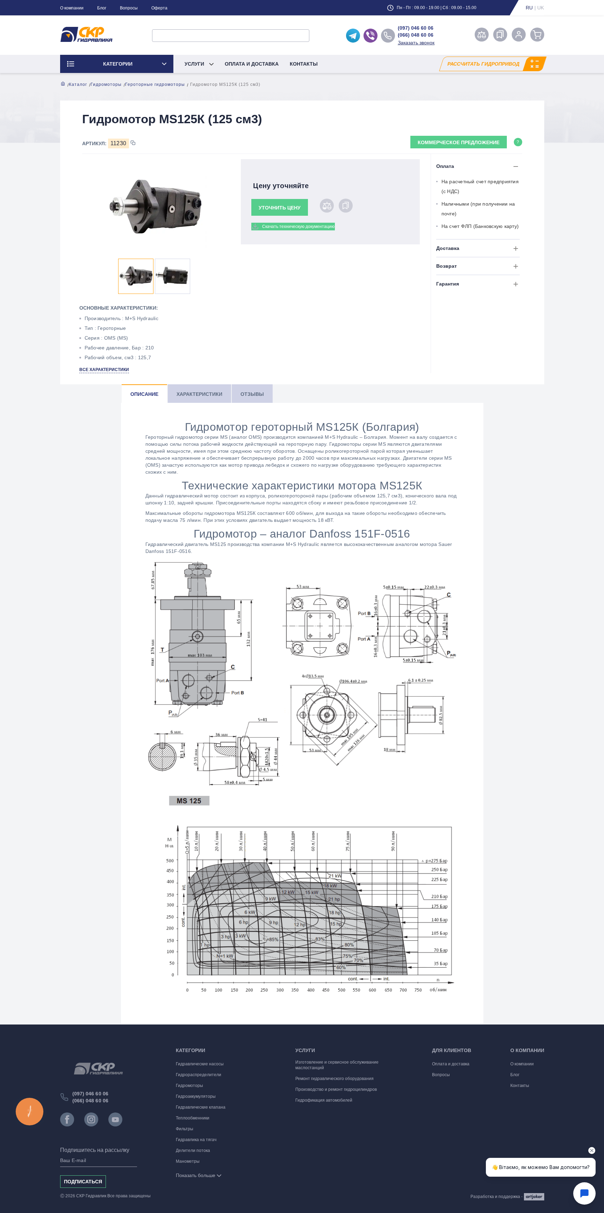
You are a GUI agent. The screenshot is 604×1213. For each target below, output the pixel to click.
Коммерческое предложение (458, 142)
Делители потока (193, 1150)
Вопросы (129, 8)
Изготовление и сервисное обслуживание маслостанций (337, 1065)
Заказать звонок (416, 42)
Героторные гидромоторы (155, 84)
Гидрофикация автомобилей (323, 1100)
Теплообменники (192, 1118)
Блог (101, 8)
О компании (72, 8)
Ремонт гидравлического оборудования (334, 1078)
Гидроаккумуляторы (196, 1096)
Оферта (159, 8)
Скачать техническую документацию (298, 226)
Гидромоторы (106, 84)
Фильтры (184, 1128)
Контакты (304, 64)
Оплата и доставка (252, 64)
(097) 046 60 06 (415, 28)
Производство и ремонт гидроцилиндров (336, 1089)
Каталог (78, 84)
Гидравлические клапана (200, 1107)
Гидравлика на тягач (196, 1139)
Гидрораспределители (198, 1074)
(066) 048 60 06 (415, 35)
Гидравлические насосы (200, 1064)
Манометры (188, 1161)
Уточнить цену (280, 207)
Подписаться (83, 1181)
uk (540, 7)
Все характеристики (104, 369)
